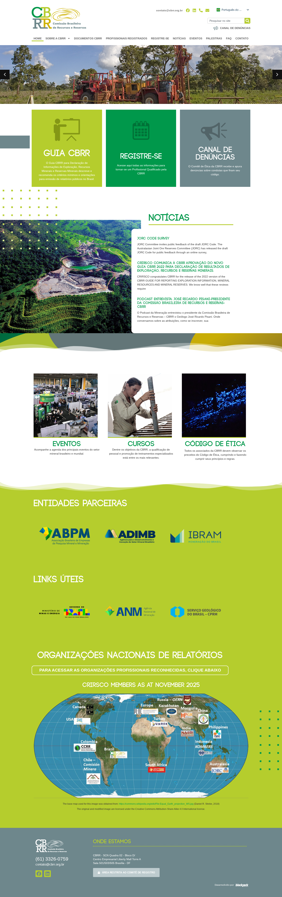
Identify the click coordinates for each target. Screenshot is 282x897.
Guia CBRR (67, 153)
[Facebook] (188, 10)
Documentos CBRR (88, 38)
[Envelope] (207, 10)
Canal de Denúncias (215, 153)
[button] (5, 74)
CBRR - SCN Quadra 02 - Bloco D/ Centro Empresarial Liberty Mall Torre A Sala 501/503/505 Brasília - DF (117, 859)
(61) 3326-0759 (51, 858)
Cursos (141, 444)
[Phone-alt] (201, 10)
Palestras (214, 38)
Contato (241, 38)
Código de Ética (215, 444)
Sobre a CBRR (55, 38)
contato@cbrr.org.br (169, 10)
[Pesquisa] (247, 21)
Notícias (179, 38)
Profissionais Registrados (126, 38)
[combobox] (226, 21)
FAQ (229, 38)
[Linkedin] (194, 10)
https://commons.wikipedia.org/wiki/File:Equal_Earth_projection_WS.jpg (156, 804)
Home (38, 38)
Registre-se (160, 38)
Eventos (196, 38)
